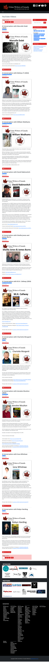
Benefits (12, 608)
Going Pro (42, 35)
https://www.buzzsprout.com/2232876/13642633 (22, 379)
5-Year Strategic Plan (6, 619)
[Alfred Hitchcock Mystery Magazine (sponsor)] (7, 585)
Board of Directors (5, 611)
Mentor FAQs (27, 617)
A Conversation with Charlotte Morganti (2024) (16, 338)
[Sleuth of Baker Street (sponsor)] (24, 591)
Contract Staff (6, 612)
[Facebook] (34, 5)
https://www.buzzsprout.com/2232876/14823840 (11, 443)
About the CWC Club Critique (35, 607)
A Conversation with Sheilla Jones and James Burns (15, 236)
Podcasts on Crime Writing (38, 47)
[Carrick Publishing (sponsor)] (25, 574)
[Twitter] (39, 5)
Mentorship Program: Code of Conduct (28, 611)
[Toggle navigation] (45, 1)
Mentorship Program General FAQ (27, 614)
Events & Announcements (38, 49)
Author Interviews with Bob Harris (40, 46)
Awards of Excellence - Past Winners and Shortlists (20, 634)
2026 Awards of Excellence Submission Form (21, 616)
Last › (12, 21)
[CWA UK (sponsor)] (34, 585)
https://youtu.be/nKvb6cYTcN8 (15, 438)
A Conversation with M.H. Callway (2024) (16, 281)
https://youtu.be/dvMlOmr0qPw (19, 114)
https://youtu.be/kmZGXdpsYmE (21, 323)
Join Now (12, 610)
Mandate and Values (5, 607)
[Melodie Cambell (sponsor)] (33, 568)
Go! (44, 22)
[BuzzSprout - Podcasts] (45, 5)
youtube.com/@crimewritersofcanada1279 (20, 329)
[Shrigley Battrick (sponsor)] (23, 568)
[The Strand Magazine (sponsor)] (41, 591)
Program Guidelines (34, 612)
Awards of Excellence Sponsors (20, 627)
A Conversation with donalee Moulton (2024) (15, 392)
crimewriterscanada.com (23, 445)
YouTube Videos (9, 16)
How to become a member (13, 607)
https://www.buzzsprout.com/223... (19, 226)
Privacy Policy (5, 620)
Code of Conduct (34, 614)
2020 (43, 30)
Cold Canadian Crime (37, 35)
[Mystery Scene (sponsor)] (7, 591)
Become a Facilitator (34, 609)
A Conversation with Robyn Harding (15, 509)
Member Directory (5, 642)
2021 (41, 30)
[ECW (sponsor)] (6, 568)
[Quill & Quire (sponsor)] (17, 591)
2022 (39, 30)
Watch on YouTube (7, 69)
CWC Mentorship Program (27, 607)
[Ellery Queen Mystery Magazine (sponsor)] (17, 585)
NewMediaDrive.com (34, 658)
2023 (37, 30)
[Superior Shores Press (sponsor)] (31, 574)
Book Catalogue (43, 606)
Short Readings (43, 38)
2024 (34, 30)
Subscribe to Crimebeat (38, 50)
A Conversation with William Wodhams (16, 122)
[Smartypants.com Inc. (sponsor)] (7, 596)
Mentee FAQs (27, 620)
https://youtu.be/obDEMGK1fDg (20, 380)
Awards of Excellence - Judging (20, 620)
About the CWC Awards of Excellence (20, 607)
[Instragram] (37, 5)
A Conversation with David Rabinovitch (16, 172)
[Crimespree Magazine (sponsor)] (26, 585)
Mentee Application (27, 622)
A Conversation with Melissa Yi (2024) (15, 73)
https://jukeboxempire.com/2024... (25, 228)
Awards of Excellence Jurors (20, 624)
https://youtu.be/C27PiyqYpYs (17, 440)
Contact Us (20, 641)
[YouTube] (42, 5)
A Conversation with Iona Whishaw (14, 454)
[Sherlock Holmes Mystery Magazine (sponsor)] (31, 591)
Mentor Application (27, 619)
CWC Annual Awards (5, 32)
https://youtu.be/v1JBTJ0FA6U (20, 65)
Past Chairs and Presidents (6, 614)
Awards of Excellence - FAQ (21, 630)
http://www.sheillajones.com (10, 272)
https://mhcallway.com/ (6, 321)
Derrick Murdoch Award (21, 637)
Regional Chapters (5, 616)
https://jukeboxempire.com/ (13, 224)
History (4, 608)
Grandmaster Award (20, 639)
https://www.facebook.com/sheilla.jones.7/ (13, 274)
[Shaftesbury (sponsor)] (14, 568)
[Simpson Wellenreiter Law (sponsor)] (7, 574)
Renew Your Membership (13, 612)
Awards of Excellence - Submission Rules (20, 612)
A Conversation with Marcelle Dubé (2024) (15, 27)
